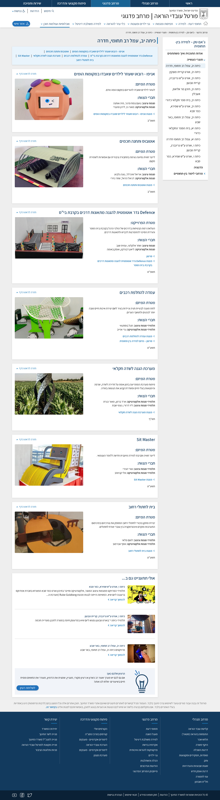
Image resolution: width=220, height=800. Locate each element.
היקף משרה (202, 745)
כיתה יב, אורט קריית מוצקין (184, 72)
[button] (49, 11)
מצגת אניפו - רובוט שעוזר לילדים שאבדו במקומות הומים (123, 114)
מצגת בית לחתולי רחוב (140, 551)
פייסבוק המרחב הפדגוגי (145, 771)
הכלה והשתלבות (149, 760)
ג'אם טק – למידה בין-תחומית (181, 32)
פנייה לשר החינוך (48, 734)
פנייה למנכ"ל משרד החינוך (43, 739)
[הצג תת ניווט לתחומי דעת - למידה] (176, 24)
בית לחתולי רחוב (85, 60)
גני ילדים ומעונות (140, 24)
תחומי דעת (152, 729)
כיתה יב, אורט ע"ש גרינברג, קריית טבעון (184, 80)
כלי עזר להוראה (116, 24)
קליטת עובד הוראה (198, 729)
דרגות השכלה (201, 750)
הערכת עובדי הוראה (96, 745)
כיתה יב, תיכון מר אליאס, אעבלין (186, 91)
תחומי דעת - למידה (189, 24)
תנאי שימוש (131, 795)
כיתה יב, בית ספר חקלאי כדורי (183, 100)
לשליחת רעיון (27, 688)
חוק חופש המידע (148, 795)
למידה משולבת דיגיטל (88, 24)
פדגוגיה (198, 167)
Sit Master (24, 56)
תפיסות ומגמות (164, 24)
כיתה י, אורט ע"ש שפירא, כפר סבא (183, 158)
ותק (206, 760)
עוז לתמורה (202, 776)
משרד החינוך (183, 10)
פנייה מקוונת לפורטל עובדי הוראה (39, 745)
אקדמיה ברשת (150, 745)
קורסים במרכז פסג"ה (96, 734)
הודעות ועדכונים (149, 766)
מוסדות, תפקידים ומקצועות (193, 755)
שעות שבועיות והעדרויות (195, 766)
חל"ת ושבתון (201, 782)
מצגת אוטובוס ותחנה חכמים (137, 185)
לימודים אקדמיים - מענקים (93, 739)
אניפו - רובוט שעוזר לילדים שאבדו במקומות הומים (98, 51)
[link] (98, 51)
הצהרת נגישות (114, 795)
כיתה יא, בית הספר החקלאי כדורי (184, 130)
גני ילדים (153, 755)
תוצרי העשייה (160, 32)
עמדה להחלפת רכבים (75, 56)
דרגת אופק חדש (199, 771)
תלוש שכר (202, 739)
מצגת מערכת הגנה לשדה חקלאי (135, 412)
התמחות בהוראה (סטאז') (195, 734)
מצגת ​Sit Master (143, 479)
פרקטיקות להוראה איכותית (143, 750)
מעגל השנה (152, 734)
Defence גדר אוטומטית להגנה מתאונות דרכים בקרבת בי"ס (121, 56)
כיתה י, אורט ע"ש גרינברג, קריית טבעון (185, 147)
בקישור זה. (51, 707)
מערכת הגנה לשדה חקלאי (46, 56)
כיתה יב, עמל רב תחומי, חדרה (183, 66)
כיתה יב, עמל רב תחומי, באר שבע (184, 119)
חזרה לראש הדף (27, 74)
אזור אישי (19, 24)
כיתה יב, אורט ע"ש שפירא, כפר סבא (185, 108)
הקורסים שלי (100, 729)
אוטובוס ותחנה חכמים (57, 51)
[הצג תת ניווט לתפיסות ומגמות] (154, 24)
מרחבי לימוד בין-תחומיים (188, 173)
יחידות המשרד (49, 729)
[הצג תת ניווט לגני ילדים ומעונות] (128, 24)
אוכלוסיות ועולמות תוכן (56, 24)
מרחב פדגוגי (201, 32)
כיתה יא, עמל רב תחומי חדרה (183, 139)
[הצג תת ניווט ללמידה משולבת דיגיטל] (73, 24)
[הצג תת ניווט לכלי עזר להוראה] (105, 24)
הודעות (164, 795)
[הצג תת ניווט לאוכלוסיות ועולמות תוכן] (42, 24)
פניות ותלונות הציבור (46, 750)
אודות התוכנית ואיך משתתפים (185, 53)
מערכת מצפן (100, 755)
